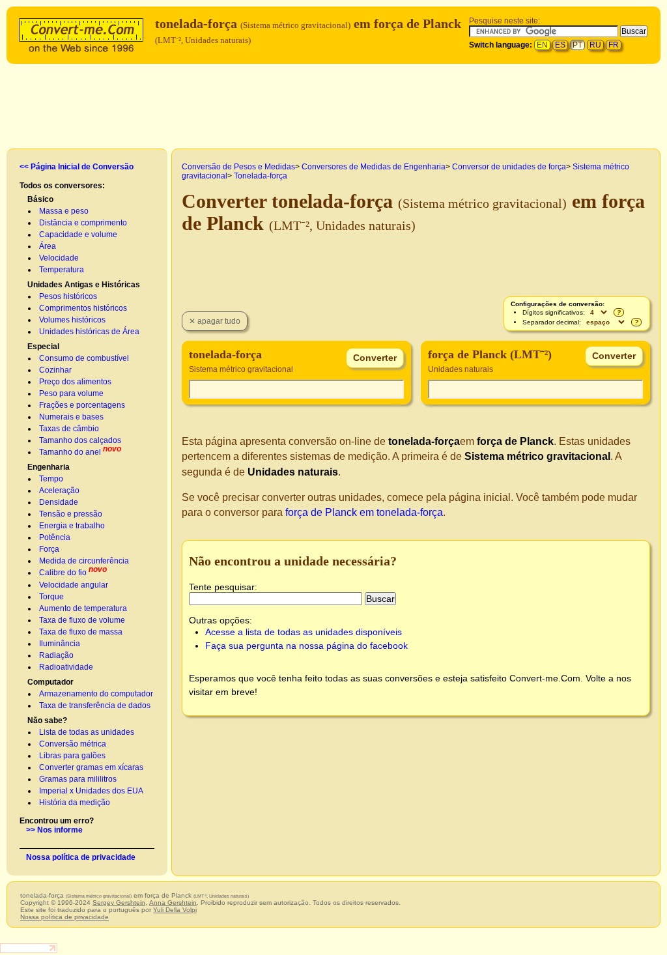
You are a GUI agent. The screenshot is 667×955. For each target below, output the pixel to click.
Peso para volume (71, 393)
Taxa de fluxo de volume (82, 620)
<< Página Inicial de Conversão (77, 166)
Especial (43, 346)
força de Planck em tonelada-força (364, 512)
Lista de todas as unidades (86, 732)
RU (595, 45)
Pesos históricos (68, 296)
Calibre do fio (63, 572)
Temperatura (61, 269)
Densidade (58, 502)
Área (47, 246)
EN (542, 45)
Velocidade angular (73, 585)
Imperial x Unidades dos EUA (91, 790)
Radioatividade (66, 667)
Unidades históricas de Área (89, 331)
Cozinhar (55, 370)
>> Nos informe (54, 829)
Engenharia (48, 467)
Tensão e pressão (70, 514)
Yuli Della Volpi (175, 909)
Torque (51, 596)
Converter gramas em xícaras (91, 767)
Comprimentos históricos (83, 308)
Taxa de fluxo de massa (80, 631)
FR (613, 45)
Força (49, 549)
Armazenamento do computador (96, 693)
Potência (54, 537)
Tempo (51, 478)
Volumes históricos (72, 319)
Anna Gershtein (173, 902)
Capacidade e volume (78, 234)
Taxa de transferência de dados (94, 705)
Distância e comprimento (83, 222)
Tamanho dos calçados (80, 440)
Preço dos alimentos (75, 381)
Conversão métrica (72, 743)
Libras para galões (72, 755)
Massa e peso (64, 211)
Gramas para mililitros (78, 779)
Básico (40, 199)
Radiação (56, 655)
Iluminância (59, 643)
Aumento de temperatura (83, 608)
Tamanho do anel (70, 452)
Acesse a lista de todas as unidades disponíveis (303, 632)
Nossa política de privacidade (80, 857)
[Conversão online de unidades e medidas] (84, 33)
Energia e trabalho (72, 525)
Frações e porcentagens (82, 405)
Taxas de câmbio (69, 428)
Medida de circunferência (84, 560)
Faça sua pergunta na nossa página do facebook (306, 645)
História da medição (74, 802)
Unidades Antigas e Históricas (83, 284)
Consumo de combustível (84, 358)
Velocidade (59, 258)
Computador (50, 682)
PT (577, 45)
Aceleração (59, 490)
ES (560, 45)
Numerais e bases (71, 416)
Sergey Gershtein (118, 902)
